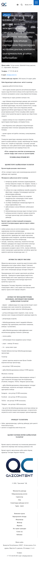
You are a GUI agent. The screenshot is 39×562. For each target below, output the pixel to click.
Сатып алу (19, 531)
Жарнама (19, 525)
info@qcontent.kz (11, 75)
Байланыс (19, 534)
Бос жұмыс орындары (19, 528)
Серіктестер (19, 497)
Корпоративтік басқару (19, 516)
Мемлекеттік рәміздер (19, 491)
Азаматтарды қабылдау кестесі (19, 503)
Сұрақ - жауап (19, 506)
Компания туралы (19, 513)
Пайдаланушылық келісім (19, 494)
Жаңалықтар (19, 519)
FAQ (19, 500)
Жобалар (19, 522)
